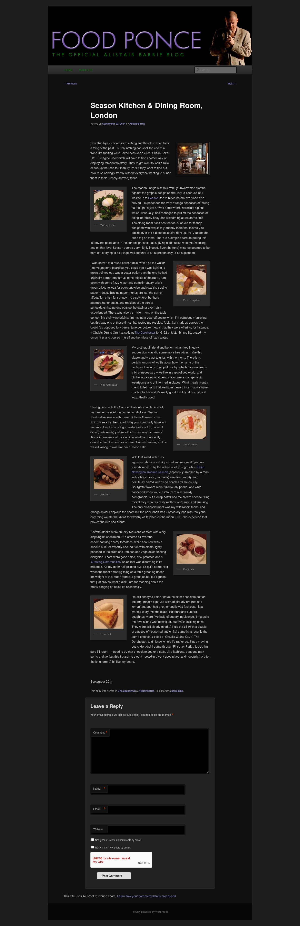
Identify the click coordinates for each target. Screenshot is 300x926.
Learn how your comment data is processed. (147, 896)
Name (99, 788)
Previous (70, 83)
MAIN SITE (86, 70)
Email (99, 809)
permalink (177, 691)
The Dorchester (144, 332)
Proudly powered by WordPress (150, 912)
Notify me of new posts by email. (113, 847)
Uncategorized (126, 691)
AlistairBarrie (137, 123)
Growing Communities (106, 561)
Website (98, 829)
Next (232, 83)
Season (153, 198)
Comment (100, 732)
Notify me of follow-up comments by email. (118, 840)
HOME (68, 70)
